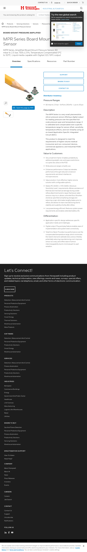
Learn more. (65, 19)
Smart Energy (9, 317)
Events (6, 485)
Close (79, 44)
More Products (9, 327)
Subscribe (9, 289)
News (6, 475)
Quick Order (72, 2)
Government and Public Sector (14, 396)
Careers (7, 496)
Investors (7, 482)
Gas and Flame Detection (13, 427)
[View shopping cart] (83, 2)
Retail (6, 413)
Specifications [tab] (33, 61)
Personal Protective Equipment (15, 303)
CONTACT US (64, 88)
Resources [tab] (51, 61)
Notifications (8, 521)
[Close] (83, 546)
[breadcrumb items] (3, 24)
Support (7, 514)
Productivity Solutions (12, 310)
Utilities (7, 416)
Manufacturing (9, 406)
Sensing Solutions (10, 313)
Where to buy (64, 81)
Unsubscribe (8, 517)
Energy (6, 392)
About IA (7, 471)
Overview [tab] (16, 61)
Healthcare (8, 399)
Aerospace (7, 386)
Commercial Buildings (12, 389)
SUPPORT (64, 75)
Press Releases (9, 478)
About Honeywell (10, 468)
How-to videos (9, 455)
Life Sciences (9, 403)
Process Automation (11, 307)
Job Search (8, 499)
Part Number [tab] (69, 61)
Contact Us (8, 510)
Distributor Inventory (52, 96)
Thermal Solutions (10, 320)
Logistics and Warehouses (13, 409)
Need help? (8, 459)
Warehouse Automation (12, 324)
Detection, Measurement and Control (17, 300)
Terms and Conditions (16, 550)
